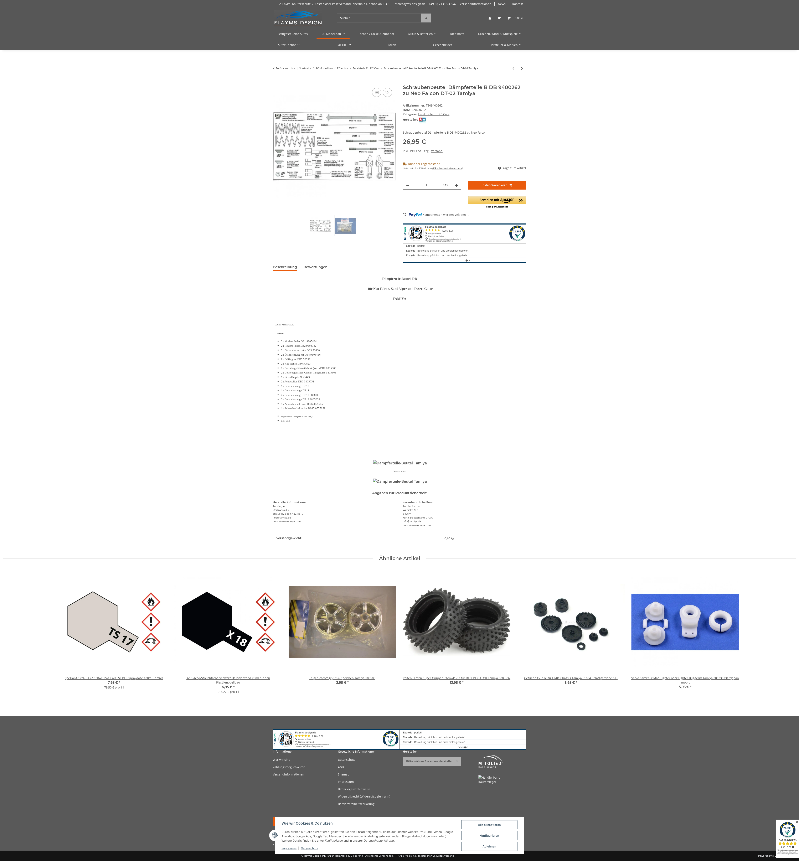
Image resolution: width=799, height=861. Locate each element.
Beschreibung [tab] (285, 267)
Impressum (289, 848)
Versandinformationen (288, 774)
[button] (489, 18)
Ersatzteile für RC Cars (433, 114)
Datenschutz (309, 848)
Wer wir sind (281, 760)
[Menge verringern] (407, 185)
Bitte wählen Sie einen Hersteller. (430, 761)
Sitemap (343, 774)
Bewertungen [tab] (316, 267)
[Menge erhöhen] (456, 185)
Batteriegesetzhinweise (354, 789)
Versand (437, 151)
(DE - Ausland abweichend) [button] (447, 168)
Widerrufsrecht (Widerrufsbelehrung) (364, 796)
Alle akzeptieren (489, 824)
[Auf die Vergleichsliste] (376, 92)
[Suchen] (426, 18)
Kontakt (517, 4)
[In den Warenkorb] (276, 82)
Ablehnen (489, 846)
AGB (341, 767)
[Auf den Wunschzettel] (387, 92)
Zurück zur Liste (285, 68)
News (502, 4)
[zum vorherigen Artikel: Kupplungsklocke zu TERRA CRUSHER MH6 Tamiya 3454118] (513, 68)
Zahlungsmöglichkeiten (289, 767)
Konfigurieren (489, 835)
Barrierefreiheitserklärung (356, 804)
